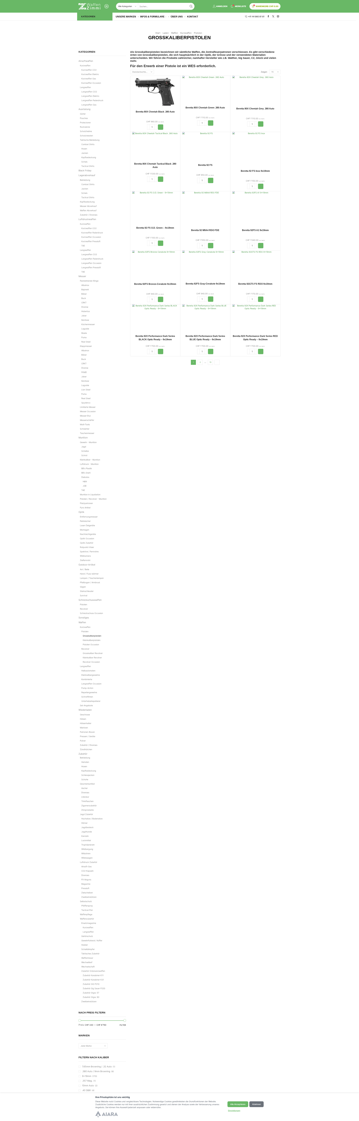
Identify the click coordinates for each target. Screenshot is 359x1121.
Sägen (83, 587)
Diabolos (85, 477)
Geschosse (85, 714)
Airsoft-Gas (86, 866)
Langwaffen (85, 87)
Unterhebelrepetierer (90, 701)
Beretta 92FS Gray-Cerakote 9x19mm (205, 284)
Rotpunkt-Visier (87, 547)
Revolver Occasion (91, 662)
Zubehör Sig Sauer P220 (94, 988)
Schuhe (84, 779)
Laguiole (85, 328)
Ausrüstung (84, 109)
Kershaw (85, 320)
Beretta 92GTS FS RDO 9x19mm (255, 284)
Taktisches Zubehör (90, 953)
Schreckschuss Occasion (91, 613)
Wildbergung (87, 849)
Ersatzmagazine (88, 923)
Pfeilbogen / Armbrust (90, 582)
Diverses (85, 792)
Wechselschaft (88, 966)
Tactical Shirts (87, 166)
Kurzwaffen (186, 33)
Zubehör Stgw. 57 (91, 993)
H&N (85, 481)
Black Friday (85, 170)
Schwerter (84, 429)
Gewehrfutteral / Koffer (91, 940)
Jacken (84, 153)
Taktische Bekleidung (90, 140)
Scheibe (85, 451)
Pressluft (85, 888)
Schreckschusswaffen (90, 600)
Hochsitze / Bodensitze (92, 818)
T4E (83, 245)
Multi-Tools (85, 424)
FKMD (84, 372)
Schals (84, 162)
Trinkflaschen (87, 801)
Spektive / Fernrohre (89, 551)
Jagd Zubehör (86, 814)
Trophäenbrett (88, 845)
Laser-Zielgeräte (87, 525)
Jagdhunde (86, 831)
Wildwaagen (87, 858)
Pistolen (198, 33)
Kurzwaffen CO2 (88, 70)
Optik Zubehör (86, 543)
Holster (84, 945)
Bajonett (85, 289)
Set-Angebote (86, 705)
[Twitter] (273, 16)
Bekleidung (85, 180)
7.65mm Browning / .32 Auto (97, 1066)
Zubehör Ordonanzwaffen (93, 971)
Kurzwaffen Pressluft (90, 241)
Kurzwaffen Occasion (91, 83)
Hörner (84, 823)
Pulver (83, 740)
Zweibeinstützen (88, 897)
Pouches (84, 118)
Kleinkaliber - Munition (90, 459)
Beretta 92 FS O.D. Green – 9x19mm (155, 228)
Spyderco (85, 402)
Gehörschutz (87, 936)
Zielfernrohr (85, 560)
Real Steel (85, 342)
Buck (83, 298)
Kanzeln (85, 836)
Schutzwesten (86, 135)
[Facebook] (268, 16)
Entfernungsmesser (89, 516)
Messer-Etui (85, 416)
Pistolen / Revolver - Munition (93, 499)
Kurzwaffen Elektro (90, 74)
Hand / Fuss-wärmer (89, 574)
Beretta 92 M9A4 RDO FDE (205, 230)
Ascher (84, 788)
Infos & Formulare (152, 16)
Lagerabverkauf (87, 175)
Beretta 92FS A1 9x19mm (255, 230)
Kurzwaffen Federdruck (92, 232)
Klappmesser (86, 346)
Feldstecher (85, 521)
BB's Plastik (86, 468)
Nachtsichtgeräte (88, 534)
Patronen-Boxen (87, 732)
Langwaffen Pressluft (91, 267)
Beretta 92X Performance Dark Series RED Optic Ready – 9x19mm (255, 338)
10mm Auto (88, 1085)
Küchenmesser (88, 324)
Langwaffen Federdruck (92, 100)
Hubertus (85, 311)
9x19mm (86, 1076)
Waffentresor (87, 958)
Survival (83, 595)
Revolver (84, 609)
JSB (84, 486)
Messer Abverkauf (88, 206)
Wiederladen (85, 710)
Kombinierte (86, 679)
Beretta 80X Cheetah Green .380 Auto (205, 107)
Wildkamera (85, 556)
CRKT (84, 302)
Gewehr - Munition (88, 442)
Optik (81, 512)
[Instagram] (278, 16)
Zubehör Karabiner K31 (93, 979)
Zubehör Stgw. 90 (91, 997)
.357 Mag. (87, 1080)
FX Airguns (86, 879)
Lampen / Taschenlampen (92, 578)
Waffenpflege (86, 914)
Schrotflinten (87, 697)
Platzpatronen (86, 503)
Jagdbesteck (87, 827)
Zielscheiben (87, 892)
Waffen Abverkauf (88, 210)
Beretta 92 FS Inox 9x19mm (255, 171)
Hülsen (83, 719)
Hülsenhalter (85, 723)
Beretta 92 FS (205, 165)
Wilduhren (85, 853)
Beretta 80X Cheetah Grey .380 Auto (255, 108)
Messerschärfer (87, 420)
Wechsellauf (86, 962)
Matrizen (84, 727)
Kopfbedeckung (88, 157)
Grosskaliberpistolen (92, 636)
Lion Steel (85, 389)
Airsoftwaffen (86, 61)
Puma (84, 337)
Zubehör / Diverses (88, 215)
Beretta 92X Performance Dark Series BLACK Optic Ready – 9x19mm (155, 338)
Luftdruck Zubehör (88, 862)
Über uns (177, 16)
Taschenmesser (87, 433)
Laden (166, 33)
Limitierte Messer (87, 407)
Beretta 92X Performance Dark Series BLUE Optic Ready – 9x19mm (205, 338)
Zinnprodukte (87, 810)
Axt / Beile (84, 569)
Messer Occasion (88, 411)
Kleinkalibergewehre (90, 675)
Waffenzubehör (87, 919)
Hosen (84, 148)
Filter (123, 1025)
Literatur (85, 797)
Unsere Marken (126, 16)
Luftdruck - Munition (89, 464)
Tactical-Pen (87, 910)
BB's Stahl (85, 473)
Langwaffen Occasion (91, 263)
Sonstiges (84, 617)
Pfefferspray (87, 905)
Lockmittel (86, 840)
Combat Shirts (87, 144)
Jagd (83, 446)
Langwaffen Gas (88, 104)
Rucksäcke (85, 127)
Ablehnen (256, 1104)
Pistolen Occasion (91, 644)
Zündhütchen (86, 749)
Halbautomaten (88, 670)
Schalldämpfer (88, 949)
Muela (84, 333)
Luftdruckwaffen (87, 219)
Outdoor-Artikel (87, 564)
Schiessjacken (87, 775)
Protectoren (85, 122)
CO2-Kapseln (87, 871)
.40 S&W (86, 1090)
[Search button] (191, 6)
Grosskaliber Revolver (93, 653)
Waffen (174, 33)
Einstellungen (234, 1110)
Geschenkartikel (87, 784)
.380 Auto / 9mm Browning (96, 1071)
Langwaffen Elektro (90, 96)
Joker (84, 315)
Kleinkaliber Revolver (92, 657)
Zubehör (83, 754)
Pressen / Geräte (87, 736)
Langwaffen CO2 (89, 91)
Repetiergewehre (89, 692)
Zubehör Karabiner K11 (93, 975)
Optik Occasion (87, 538)
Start (157, 33)
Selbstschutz (86, 901)
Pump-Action (87, 688)
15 (210, 362)
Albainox (85, 285)
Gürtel (82, 114)
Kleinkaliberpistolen (91, 640)
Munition (83, 437)
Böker (84, 294)
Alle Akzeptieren (237, 1104)
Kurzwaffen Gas (88, 78)
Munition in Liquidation (90, 494)
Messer (82, 276)
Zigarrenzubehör (89, 805)
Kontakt (192, 16)
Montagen (84, 530)
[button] (160, 127)
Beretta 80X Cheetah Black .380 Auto (155, 112)
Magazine (85, 884)
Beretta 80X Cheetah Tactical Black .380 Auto (155, 165)
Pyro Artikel (85, 507)
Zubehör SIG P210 (91, 984)
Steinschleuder (87, 591)
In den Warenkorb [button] (155, 92)
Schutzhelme (86, 131)
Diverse (84, 307)
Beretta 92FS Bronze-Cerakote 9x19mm (155, 284)
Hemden (85, 762)
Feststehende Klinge (89, 281)
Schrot (84, 455)
